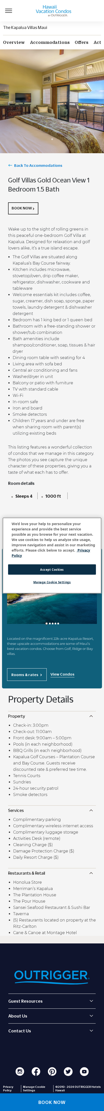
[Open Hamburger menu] (8, 10)
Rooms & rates (24, 675)
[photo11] (50, 623)
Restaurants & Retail (26, 873)
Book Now (22, 208)
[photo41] (58, 623)
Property (16, 716)
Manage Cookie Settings (52, 582)
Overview (14, 42)
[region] (52, 555)
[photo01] (46, 623)
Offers (81, 42)
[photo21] (53, 623)
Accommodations (50, 42)
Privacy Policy (8, 1088)
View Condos (62, 674)
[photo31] (55, 623)
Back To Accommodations (38, 165)
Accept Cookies (52, 569)
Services (16, 810)
